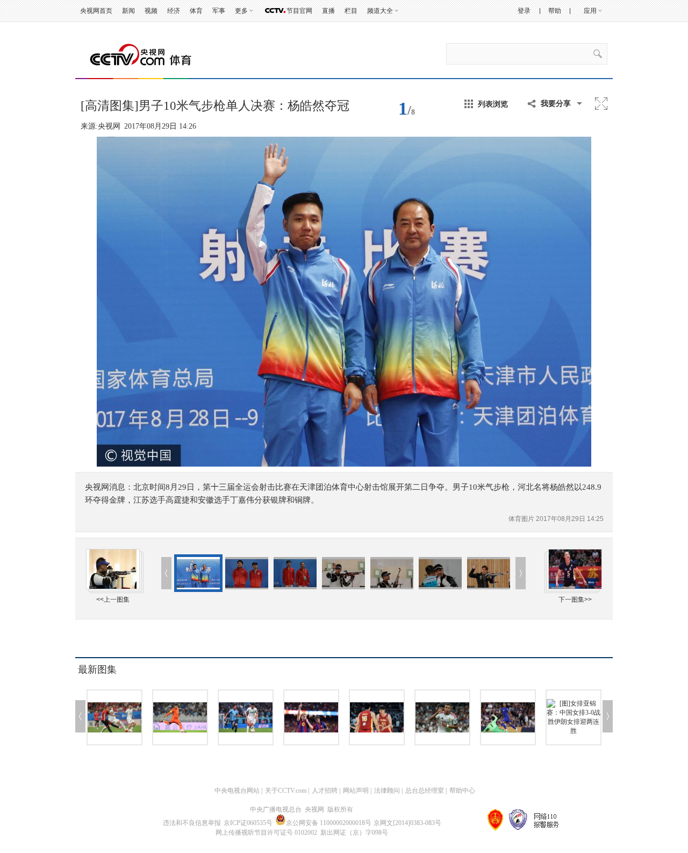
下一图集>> (575, 599)
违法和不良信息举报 (192, 823)
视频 (151, 11)
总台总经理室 (424, 790)
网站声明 (356, 790)
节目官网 (299, 11)
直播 (328, 11)
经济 (173, 11)
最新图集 (97, 669)
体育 (196, 11)
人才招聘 (325, 790)
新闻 (128, 11)
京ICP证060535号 (248, 823)
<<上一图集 (113, 599)
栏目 (351, 11)
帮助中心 (462, 790)
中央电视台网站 (237, 790)
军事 (218, 11)
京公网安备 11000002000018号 (328, 823)
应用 (590, 11)
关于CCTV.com (285, 790)
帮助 (554, 11)
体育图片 (522, 519)
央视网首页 (96, 11)
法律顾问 (387, 790)
